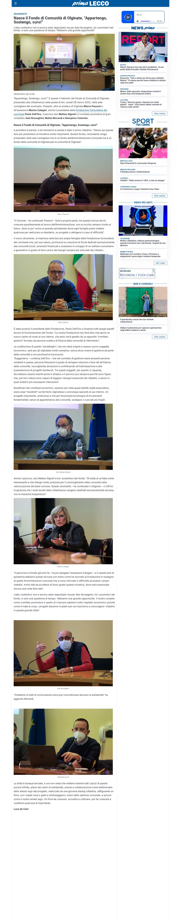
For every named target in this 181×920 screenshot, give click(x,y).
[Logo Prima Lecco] (90, 3)
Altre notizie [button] (159, 113)
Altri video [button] (160, 263)
